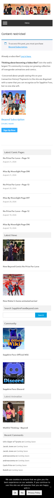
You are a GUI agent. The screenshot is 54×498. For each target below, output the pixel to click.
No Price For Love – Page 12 (16, 211)
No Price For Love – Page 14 (16, 158)
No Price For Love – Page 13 (16, 184)
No (22, 493)
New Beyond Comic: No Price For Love (21, 266)
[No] (50, 487)
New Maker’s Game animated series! (20, 301)
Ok (15, 493)
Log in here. (26, 56)
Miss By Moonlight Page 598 (16, 171)
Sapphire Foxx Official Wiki (16, 354)
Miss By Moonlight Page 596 (16, 224)
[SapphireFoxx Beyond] (27, 14)
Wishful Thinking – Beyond (15, 427)
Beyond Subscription (17, 46)
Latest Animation (13, 396)
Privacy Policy (34, 493)
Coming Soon (30, 441)
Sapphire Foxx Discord (13, 389)
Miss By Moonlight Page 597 (16, 197)
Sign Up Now (9, 130)
